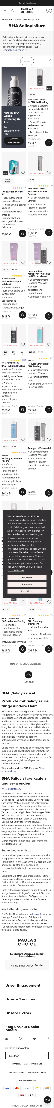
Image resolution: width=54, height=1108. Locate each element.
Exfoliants (37, 914)
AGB (26, 1064)
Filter (27, 61)
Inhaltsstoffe (15, 19)
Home (5, 19)
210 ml (6, 270)
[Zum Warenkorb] (49, 10)
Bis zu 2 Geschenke (27, 2)
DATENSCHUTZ (36, 1064)
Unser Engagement (22, 985)
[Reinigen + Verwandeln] (40, 430)
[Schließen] (50, 60)
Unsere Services (20, 999)
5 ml (39, 609)
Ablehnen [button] (27, 584)
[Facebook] (48, 1038)
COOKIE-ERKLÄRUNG (16, 1072)
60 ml (14, 270)
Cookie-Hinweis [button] (16, 570)
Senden (39, 965)
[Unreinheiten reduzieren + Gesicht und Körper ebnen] (40, 253)
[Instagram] (20, 1038)
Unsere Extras (18, 1012)
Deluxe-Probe (7, 181)
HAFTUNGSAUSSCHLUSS (27, 1081)
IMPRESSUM (16, 1064)
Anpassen (27, 577)
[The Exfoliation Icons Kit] (14, 164)
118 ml (5, 353)
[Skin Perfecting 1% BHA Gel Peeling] (40, 79)
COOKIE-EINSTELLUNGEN (36, 1072)
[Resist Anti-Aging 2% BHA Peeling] (14, 430)
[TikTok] (6, 1038)
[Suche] (12, 10)
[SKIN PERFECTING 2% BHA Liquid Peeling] (14, 336)
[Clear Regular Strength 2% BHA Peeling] (40, 336)
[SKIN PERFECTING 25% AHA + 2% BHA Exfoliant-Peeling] (40, 164)
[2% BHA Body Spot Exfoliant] (14, 253)
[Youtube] (34, 1038)
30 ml (31, 180)
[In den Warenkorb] (48, 142)
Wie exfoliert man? (11, 788)
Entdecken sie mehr (13, 49)
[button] (47, 1099)
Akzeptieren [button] (27, 591)
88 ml (5, 447)
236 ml (13, 353)
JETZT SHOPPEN (14, 141)
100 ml (32, 95)
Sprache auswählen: (17, 1047)
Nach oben (28, 681)
